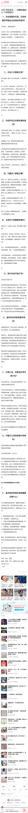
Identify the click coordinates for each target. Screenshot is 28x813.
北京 (4, 789)
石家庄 (14, 789)
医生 (25, 786)
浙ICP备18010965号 (17, 805)
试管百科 (17, 802)
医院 (14, 786)
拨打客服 (21, 2)
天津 (9, 789)
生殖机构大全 (10, 802)
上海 (21, 789)
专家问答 (23, 802)
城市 (3, 786)
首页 (4, 802)
